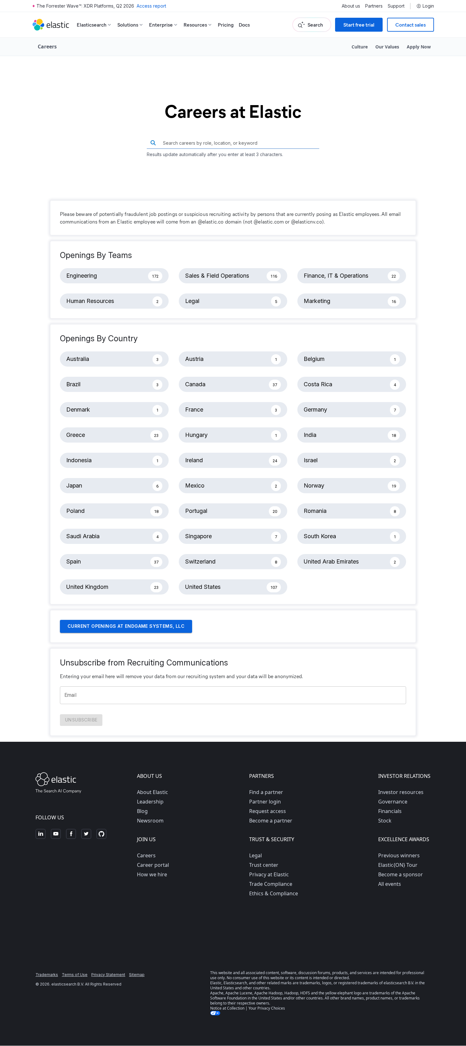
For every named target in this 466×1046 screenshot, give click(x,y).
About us (351, 6)
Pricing (226, 24)
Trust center (263, 864)
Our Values (387, 47)
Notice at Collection (227, 1008)
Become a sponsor (400, 874)
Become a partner (270, 820)
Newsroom (150, 820)
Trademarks (47, 974)
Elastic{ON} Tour (397, 864)
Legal (255, 855)
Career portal (153, 864)
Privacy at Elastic (269, 874)
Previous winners (399, 855)
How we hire (152, 874)
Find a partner (266, 792)
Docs (244, 24)
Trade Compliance (270, 883)
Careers (146, 855)
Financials (390, 811)
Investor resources (401, 792)
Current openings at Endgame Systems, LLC (126, 626)
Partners (374, 6)
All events (389, 883)
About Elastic (152, 792)
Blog (142, 811)
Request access (267, 811)
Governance (392, 801)
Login (428, 6)
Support (396, 6)
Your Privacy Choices (267, 1008)
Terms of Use (74, 974)
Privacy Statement (108, 974)
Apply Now (419, 47)
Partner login (265, 801)
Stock (385, 820)
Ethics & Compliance (273, 893)
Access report (151, 6)
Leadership (150, 801)
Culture (360, 47)
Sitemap (137, 974)
